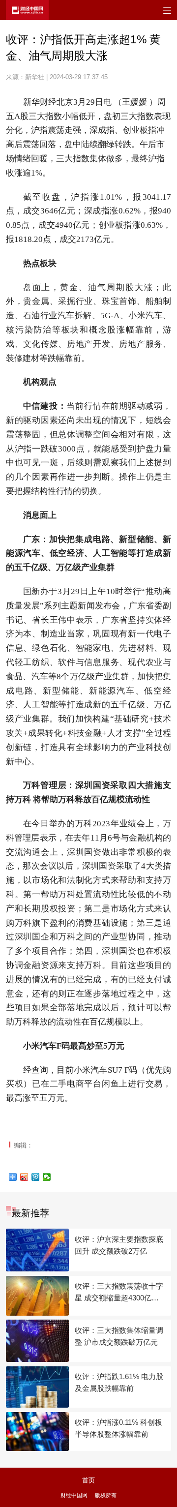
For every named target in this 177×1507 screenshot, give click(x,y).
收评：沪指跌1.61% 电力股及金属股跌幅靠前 (119, 1382)
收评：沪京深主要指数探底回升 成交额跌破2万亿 (119, 1245)
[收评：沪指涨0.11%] (37, 1431)
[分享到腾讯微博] (35, 1177)
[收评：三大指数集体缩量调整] (37, 1341)
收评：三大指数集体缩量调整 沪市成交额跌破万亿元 (119, 1336)
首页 (88, 1480)
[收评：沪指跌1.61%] (37, 1387)
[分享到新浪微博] (24, 1177)
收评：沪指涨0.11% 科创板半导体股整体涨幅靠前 (118, 1428)
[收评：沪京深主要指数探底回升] (37, 1250)
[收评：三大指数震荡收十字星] (37, 1296)
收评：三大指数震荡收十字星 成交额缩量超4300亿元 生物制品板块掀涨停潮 (119, 1293)
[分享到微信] (47, 1177)
